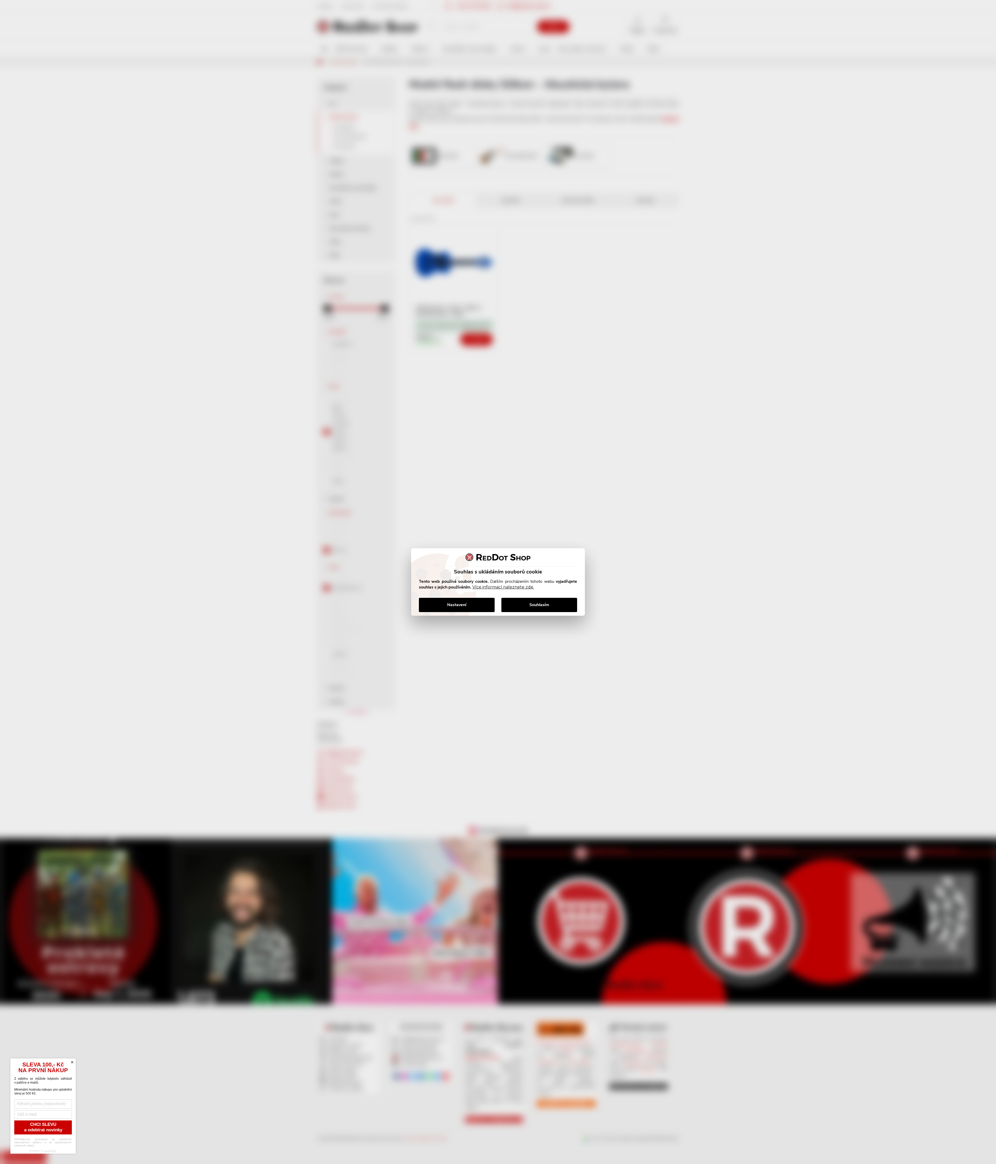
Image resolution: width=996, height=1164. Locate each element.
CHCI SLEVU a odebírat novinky (43, 1127)
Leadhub (50, 1150)
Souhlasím (539, 605)
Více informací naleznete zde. (503, 587)
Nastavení (456, 605)
